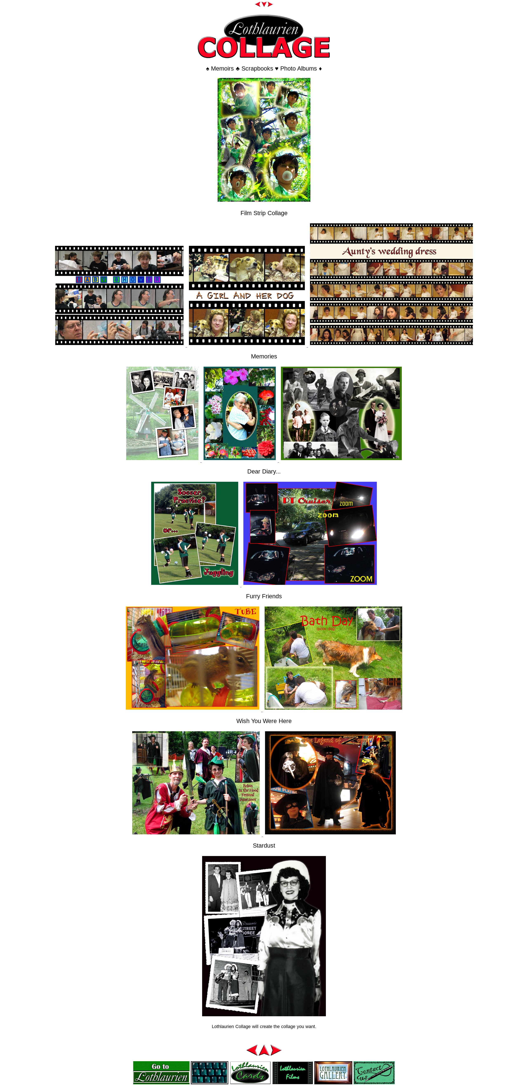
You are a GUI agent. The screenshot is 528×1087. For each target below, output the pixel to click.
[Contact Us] (374, 1083)
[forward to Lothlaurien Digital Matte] (270, 5)
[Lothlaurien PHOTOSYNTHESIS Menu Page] (209, 1083)
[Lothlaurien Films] (292, 1083)
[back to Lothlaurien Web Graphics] (257, 5)
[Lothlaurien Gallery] (333, 1083)
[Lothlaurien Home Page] (161, 1083)
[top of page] (264, 1054)
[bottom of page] (264, 5)
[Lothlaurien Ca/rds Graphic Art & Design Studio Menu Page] (250, 1083)
